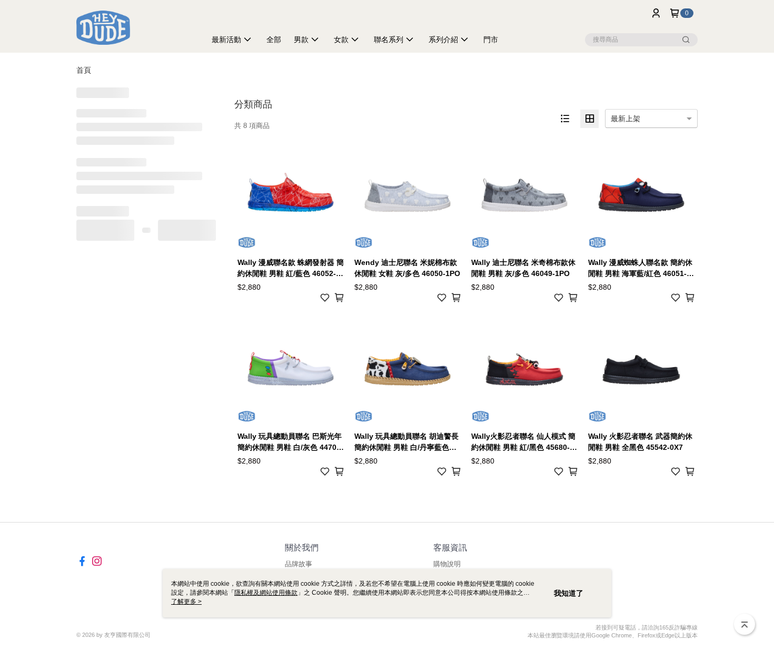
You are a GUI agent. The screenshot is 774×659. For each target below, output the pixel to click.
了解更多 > (186, 601)
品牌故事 (298, 564)
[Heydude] (134, 28)
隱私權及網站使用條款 (265, 592)
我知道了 (568, 593)
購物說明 (447, 564)
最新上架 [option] (625, 118)
